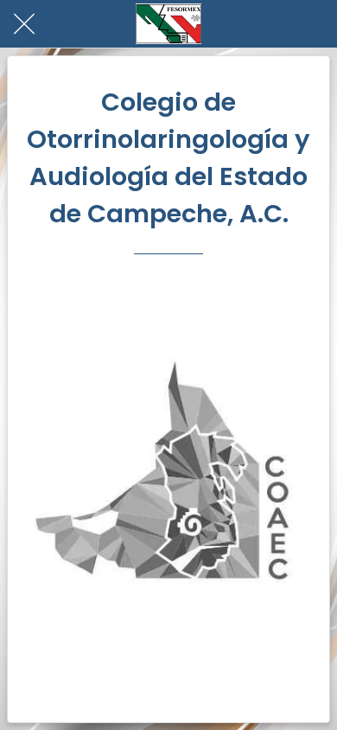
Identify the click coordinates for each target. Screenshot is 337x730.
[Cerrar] (24, 24)
